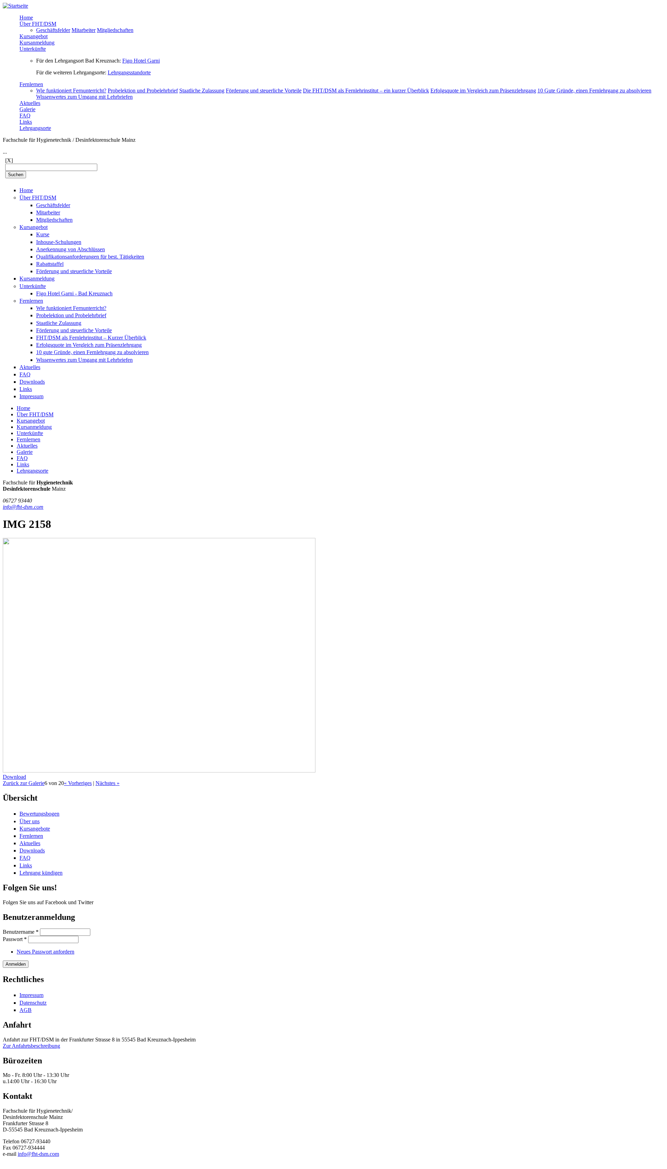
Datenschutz (33, 1003)
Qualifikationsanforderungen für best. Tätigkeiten (90, 257)
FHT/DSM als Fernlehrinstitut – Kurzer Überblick (91, 338)
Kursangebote (34, 829)
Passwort (15, 939)
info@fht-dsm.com (23, 507)
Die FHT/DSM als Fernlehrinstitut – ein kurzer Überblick (366, 90)
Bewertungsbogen (39, 814)
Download (14, 777)
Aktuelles (29, 103)
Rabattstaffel (50, 264)
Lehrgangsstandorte (129, 72)
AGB (25, 1010)
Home (26, 18)
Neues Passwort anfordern (45, 952)
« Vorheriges (78, 783)
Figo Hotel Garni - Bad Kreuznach (74, 293)
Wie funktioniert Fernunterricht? (71, 90)
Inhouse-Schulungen (58, 242)
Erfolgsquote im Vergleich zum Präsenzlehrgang (483, 90)
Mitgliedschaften (115, 30)
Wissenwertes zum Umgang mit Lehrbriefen (84, 97)
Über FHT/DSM (37, 24)
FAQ (25, 115)
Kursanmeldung (37, 43)
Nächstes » (108, 783)
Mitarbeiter (84, 30)
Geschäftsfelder (53, 30)
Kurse (42, 234)
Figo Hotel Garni (141, 61)
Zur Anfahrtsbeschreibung (31, 1046)
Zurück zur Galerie (23, 783)
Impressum (31, 396)
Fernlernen (31, 84)
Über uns (29, 821)
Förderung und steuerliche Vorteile (264, 90)
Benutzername (21, 932)
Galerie (27, 109)
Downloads (32, 382)
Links (25, 122)
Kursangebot (33, 36)
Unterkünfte (32, 49)
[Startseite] (15, 6)
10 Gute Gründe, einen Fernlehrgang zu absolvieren (594, 90)
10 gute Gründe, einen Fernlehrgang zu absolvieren (92, 352)
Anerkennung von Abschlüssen (70, 249)
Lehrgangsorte (35, 128)
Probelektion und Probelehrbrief (143, 90)
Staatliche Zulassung (201, 90)
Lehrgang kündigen (41, 873)
